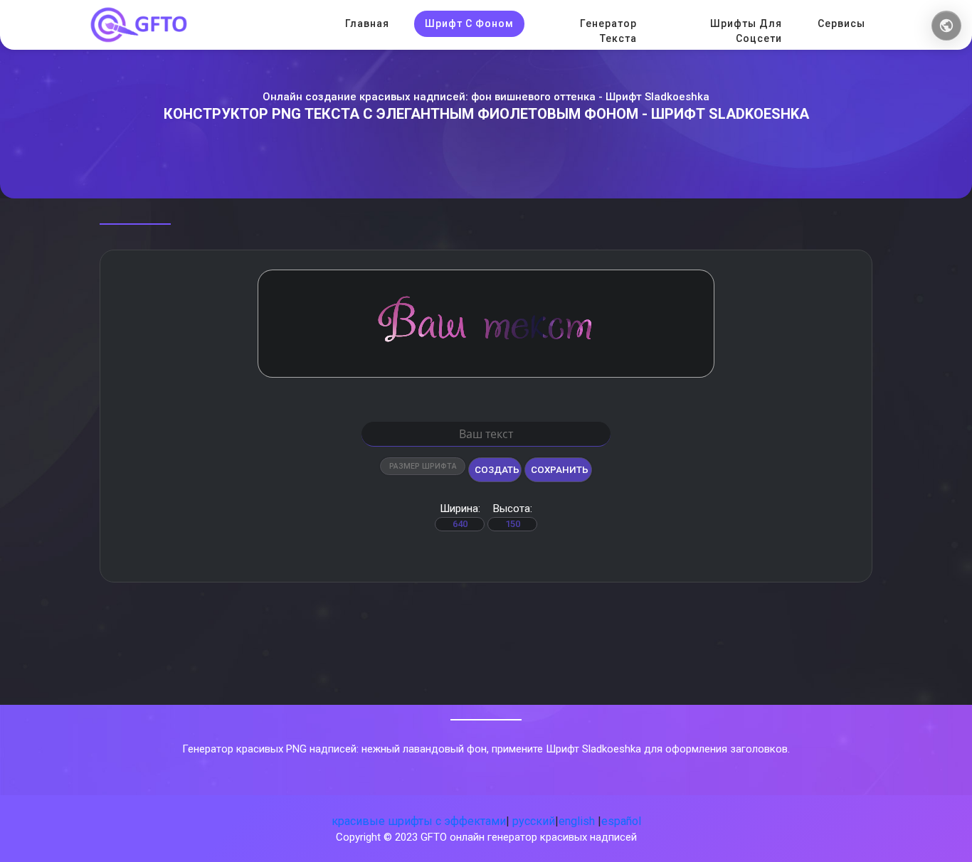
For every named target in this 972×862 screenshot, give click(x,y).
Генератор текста (608, 31)
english (577, 821)
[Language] (946, 26)
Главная (367, 23)
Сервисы (841, 23)
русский (533, 821)
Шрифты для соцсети (746, 31)
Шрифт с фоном (469, 23)
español (621, 821)
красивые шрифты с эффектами (419, 821)
